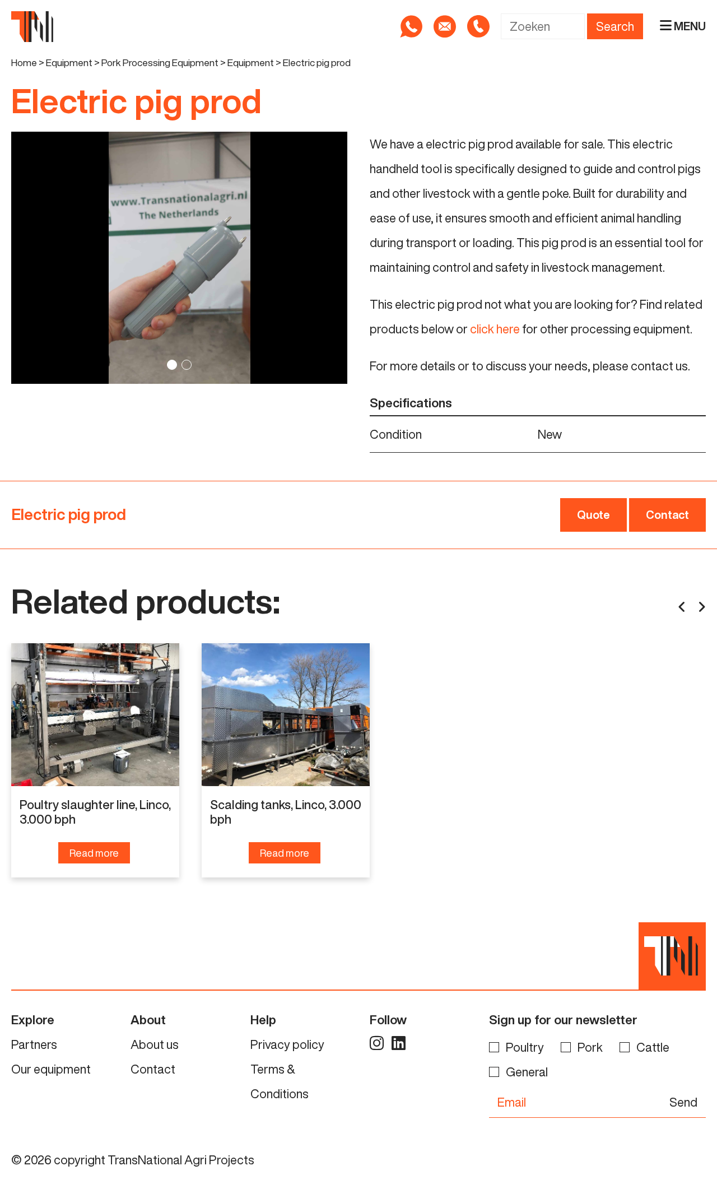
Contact (667, 515)
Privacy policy (287, 1044)
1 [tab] (172, 365)
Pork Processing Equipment (159, 62)
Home (24, 62)
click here (495, 329)
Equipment (69, 62)
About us (155, 1044)
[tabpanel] (179, 258)
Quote (593, 515)
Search (615, 26)
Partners (34, 1044)
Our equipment (51, 1069)
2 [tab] (186, 365)
